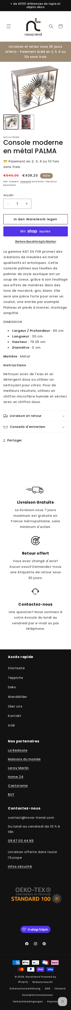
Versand (25, 181)
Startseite (16, 668)
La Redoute (18, 750)
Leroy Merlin (18, 768)
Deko (12, 687)
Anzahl (8, 195)
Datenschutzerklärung (25, 988)
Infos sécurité (20, 866)
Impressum (55, 1001)
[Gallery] (35, 98)
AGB (11, 725)
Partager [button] (14, 440)
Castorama (18, 785)
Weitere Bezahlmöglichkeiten (35, 241)
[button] (8, 26)
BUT (11, 794)
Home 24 (15, 777)
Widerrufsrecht (42, 982)
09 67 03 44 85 (21, 841)
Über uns (15, 706)
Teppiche (15, 678)
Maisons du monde (24, 759)
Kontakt (14, 716)
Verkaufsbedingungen (28, 1001)
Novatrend (33, 976)
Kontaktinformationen (37, 995)
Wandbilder (17, 697)
